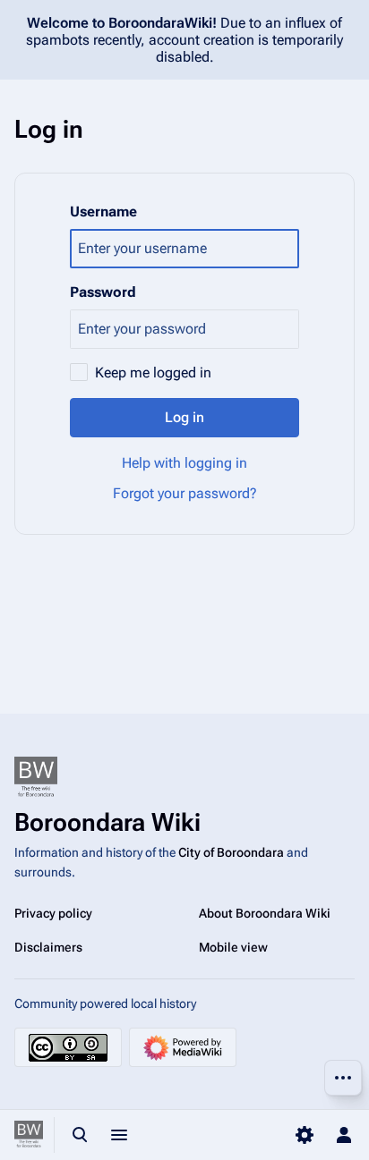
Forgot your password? (185, 493)
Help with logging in (184, 462)
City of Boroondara (231, 852)
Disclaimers (48, 947)
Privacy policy (53, 913)
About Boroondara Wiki (264, 913)
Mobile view (233, 947)
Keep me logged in (153, 372)
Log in (184, 417)
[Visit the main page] (29, 1135)
